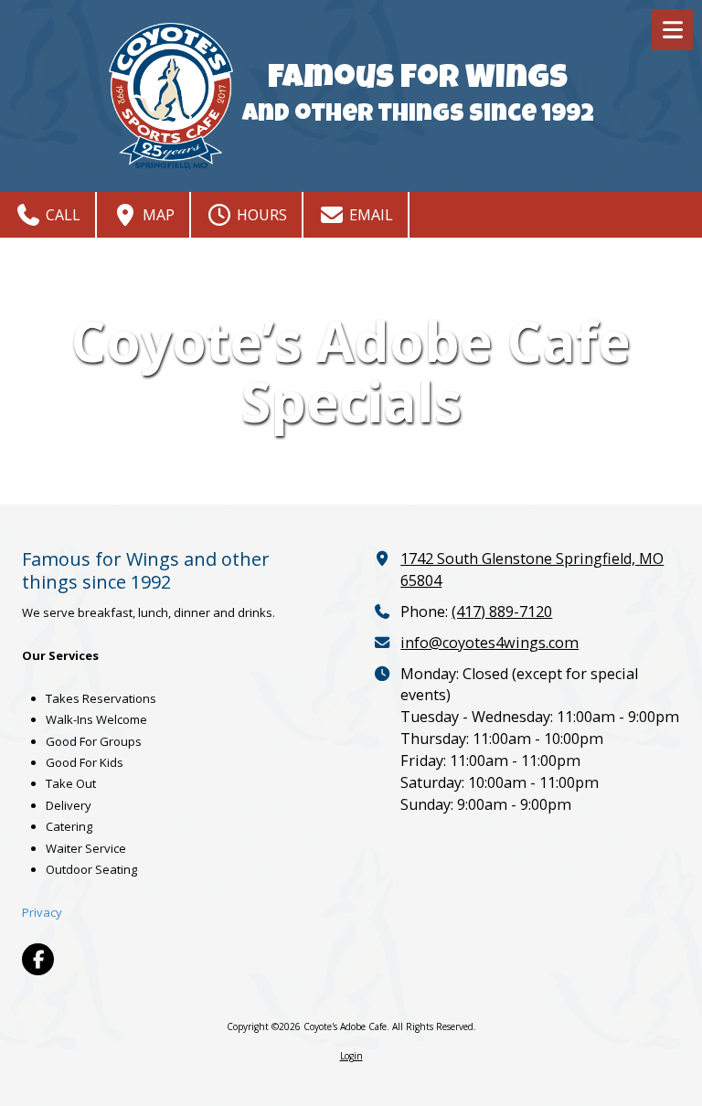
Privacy (42, 912)
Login (351, 1055)
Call (61, 215)
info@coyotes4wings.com (489, 643)
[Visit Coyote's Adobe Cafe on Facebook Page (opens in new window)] (38, 959)
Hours (260, 215)
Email (369, 215)
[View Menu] (672, 29)
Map (157, 215)
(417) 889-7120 (502, 611)
